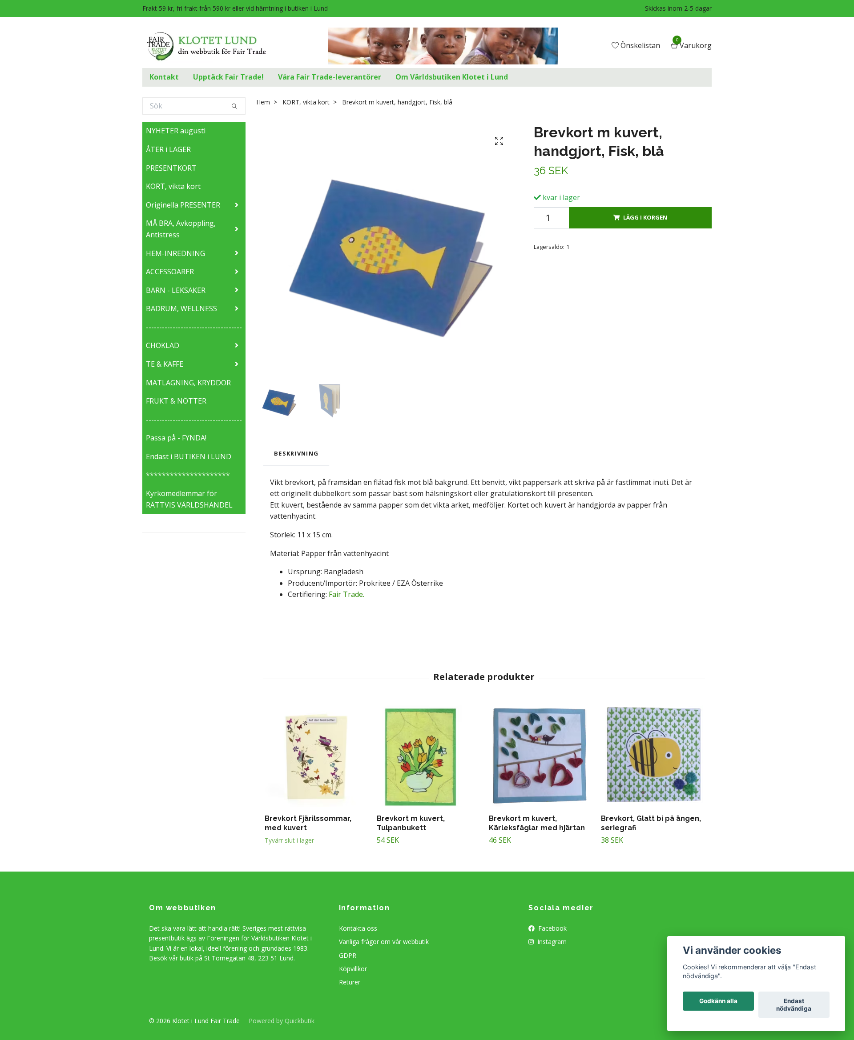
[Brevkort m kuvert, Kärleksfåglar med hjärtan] (540, 756)
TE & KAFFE (164, 364)
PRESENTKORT (171, 168)
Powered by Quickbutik (281, 1020)
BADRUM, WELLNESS (181, 308)
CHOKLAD (162, 345)
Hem (263, 102)
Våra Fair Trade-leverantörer (329, 77)
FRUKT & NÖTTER (176, 401)
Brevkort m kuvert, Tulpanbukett (411, 823)
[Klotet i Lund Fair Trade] (213, 46)
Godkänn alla (718, 1001)
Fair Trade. (345, 594)
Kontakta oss (358, 928)
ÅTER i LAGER (168, 149)
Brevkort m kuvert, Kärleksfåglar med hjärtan (537, 823)
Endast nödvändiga (793, 1005)
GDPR (347, 955)
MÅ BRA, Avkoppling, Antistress (181, 229)
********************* (188, 475)
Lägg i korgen (645, 217)
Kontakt (164, 77)
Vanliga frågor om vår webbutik (384, 941)
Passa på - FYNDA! (176, 438)
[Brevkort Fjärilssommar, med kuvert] (316, 756)
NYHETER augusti (175, 131)
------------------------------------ (194, 327)
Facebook (551, 928)
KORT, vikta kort (173, 186)
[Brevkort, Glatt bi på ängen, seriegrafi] (652, 756)
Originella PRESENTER (183, 205)
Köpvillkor (353, 968)
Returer (349, 982)
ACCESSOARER (170, 271)
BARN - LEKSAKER (175, 290)
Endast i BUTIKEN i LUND (188, 456)
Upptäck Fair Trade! (228, 77)
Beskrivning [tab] (296, 453)
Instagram (551, 941)
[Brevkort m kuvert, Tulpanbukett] (428, 756)
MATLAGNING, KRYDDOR (188, 383)
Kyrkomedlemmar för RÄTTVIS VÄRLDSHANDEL (189, 499)
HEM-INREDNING (175, 253)
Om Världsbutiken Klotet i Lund (451, 77)
